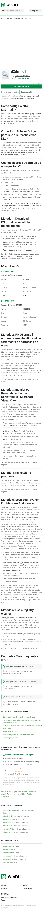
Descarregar (7, 271)
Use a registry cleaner (10, 738)
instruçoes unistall (33, 96)
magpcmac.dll (8, 849)
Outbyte (22, 96)
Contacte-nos (27, 888)
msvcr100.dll (7, 826)
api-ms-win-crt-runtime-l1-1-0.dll (14, 811)
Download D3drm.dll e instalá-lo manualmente (19, 717)
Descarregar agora (21, 86)
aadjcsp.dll (7, 859)
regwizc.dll (7, 846)
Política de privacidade (27, 98)
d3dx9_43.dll (7, 816)
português (34, 11)
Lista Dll (4, 888)
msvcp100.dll (8, 819)
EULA (16, 98)
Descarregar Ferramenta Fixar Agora (19, 755)
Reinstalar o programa (10, 731)
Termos (3, 900)
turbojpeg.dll (7, 862)
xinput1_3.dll (7, 832)
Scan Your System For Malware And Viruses (18, 735)
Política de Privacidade (9, 897)
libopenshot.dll (8, 853)
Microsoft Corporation (15, 18)
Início (3, 18)
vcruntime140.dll (9, 829)
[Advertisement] (21, 45)
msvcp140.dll (8, 823)
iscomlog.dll (7, 856)
